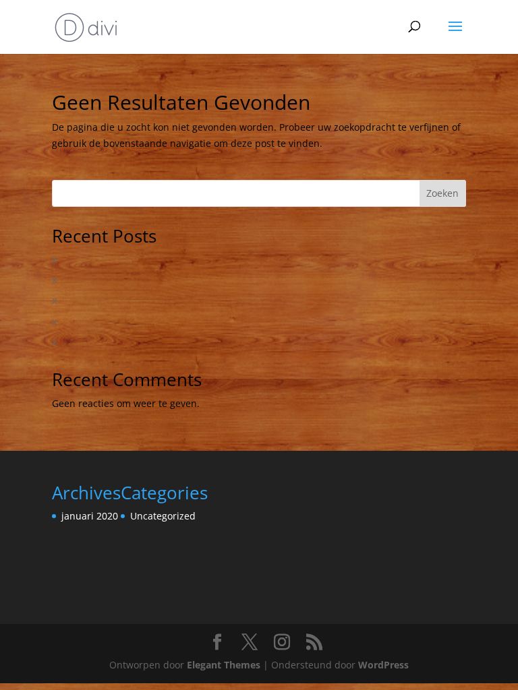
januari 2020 (89, 515)
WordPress (383, 664)
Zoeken (442, 193)
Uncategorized (163, 515)
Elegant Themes (223, 664)
